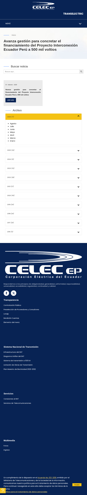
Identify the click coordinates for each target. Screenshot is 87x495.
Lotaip (6, 314)
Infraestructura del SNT (13, 352)
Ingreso (7, 450)
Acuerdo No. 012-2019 (47, 477)
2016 (10, 232)
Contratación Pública (12, 305)
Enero (12, 141)
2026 (10, 117)
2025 (10, 150)
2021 (10, 186)
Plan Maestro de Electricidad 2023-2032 (20, 369)
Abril (12, 135)
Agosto (13, 123)
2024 (10, 159)
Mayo (12, 132)
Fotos (6, 446)
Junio (12, 129)
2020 (10, 195)
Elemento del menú (11, 322)
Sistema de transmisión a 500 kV (17, 361)
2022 (10, 177)
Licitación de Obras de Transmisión (18, 365)
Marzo (13, 138)
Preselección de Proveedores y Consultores (21, 309)
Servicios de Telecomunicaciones (17, 403)
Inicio (14, 35)
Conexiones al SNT (11, 399)
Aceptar (77, 485)
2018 (10, 214)
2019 (10, 204)
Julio (12, 126)
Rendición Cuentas (11, 318)
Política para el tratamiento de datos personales (25, 491)
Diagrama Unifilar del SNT (14, 356)
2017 (10, 223)
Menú (8, 23)
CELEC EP (2, 492)
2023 (10, 168)
